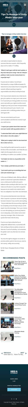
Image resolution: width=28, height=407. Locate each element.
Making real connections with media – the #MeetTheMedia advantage (19, 320)
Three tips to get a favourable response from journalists (20, 263)
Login (14, 381)
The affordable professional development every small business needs (20, 292)
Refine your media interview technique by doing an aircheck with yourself (20, 278)
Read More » (17, 268)
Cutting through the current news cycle (20, 304)
